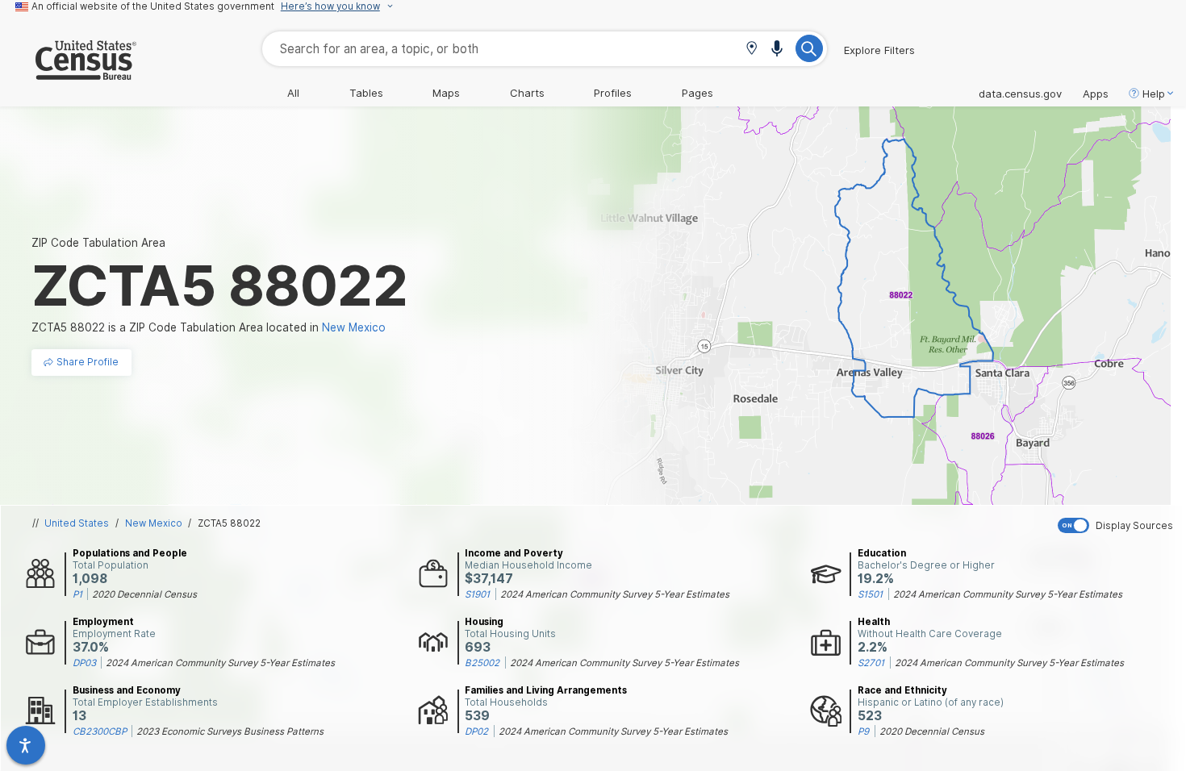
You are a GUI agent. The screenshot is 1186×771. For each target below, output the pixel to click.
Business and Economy (127, 690)
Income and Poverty (514, 553)
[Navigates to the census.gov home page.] (68, 73)
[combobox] (544, 48)
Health (874, 621)
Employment (103, 621)
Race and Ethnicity (902, 690)
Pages (697, 92)
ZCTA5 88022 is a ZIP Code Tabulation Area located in (208, 327)
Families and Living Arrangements (546, 690)
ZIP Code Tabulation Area (98, 242)
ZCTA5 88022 (229, 523)
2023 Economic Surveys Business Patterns (230, 731)
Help (1153, 93)
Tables (366, 92)
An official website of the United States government (152, 6)
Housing (484, 621)
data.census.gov (1020, 93)
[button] (751, 49)
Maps (446, 92)
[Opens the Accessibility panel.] (25, 745)
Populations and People (130, 553)
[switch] (1118, 525)
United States (76, 523)
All (293, 92)
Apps (1096, 93)
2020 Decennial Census (144, 594)
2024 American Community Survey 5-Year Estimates (614, 594)
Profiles (613, 92)
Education (882, 553)
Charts (527, 92)
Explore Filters (879, 50)
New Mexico (153, 523)
